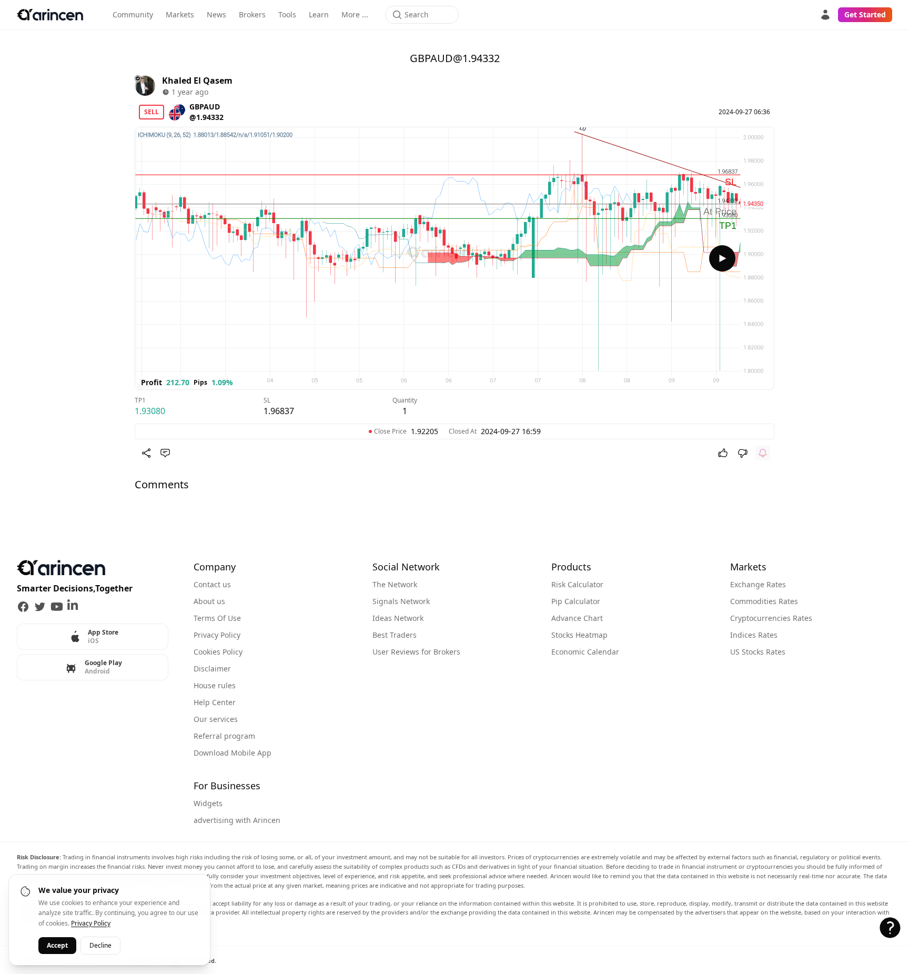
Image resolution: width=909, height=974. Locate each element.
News (216, 14)
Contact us (212, 584)
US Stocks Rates (757, 652)
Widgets (208, 803)
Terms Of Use (217, 618)
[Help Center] (890, 927)
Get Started (865, 14)
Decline (100, 945)
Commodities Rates (764, 601)
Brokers (252, 14)
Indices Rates (753, 635)
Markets (180, 14)
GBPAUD (204, 107)
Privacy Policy (217, 635)
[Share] (146, 453)
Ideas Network (397, 618)
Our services (216, 719)
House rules (215, 685)
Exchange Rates (758, 584)
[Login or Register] (825, 14)
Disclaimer (212, 669)
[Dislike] (742, 453)
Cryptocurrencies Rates (771, 618)
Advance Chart (577, 618)
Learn (319, 14)
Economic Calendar (585, 652)
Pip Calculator (575, 601)
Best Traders (394, 635)
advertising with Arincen (237, 820)
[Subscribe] (762, 453)
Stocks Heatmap (579, 635)
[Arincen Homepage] (50, 14)
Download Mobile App (232, 753)
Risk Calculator (577, 584)
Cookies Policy (218, 652)
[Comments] (165, 453)
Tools (287, 14)
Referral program (224, 736)
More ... (354, 14)
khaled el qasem (197, 80)
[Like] (722, 453)
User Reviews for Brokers (416, 652)
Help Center (215, 702)
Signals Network (401, 601)
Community (133, 14)
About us (209, 601)
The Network (394, 584)
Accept (57, 945)
